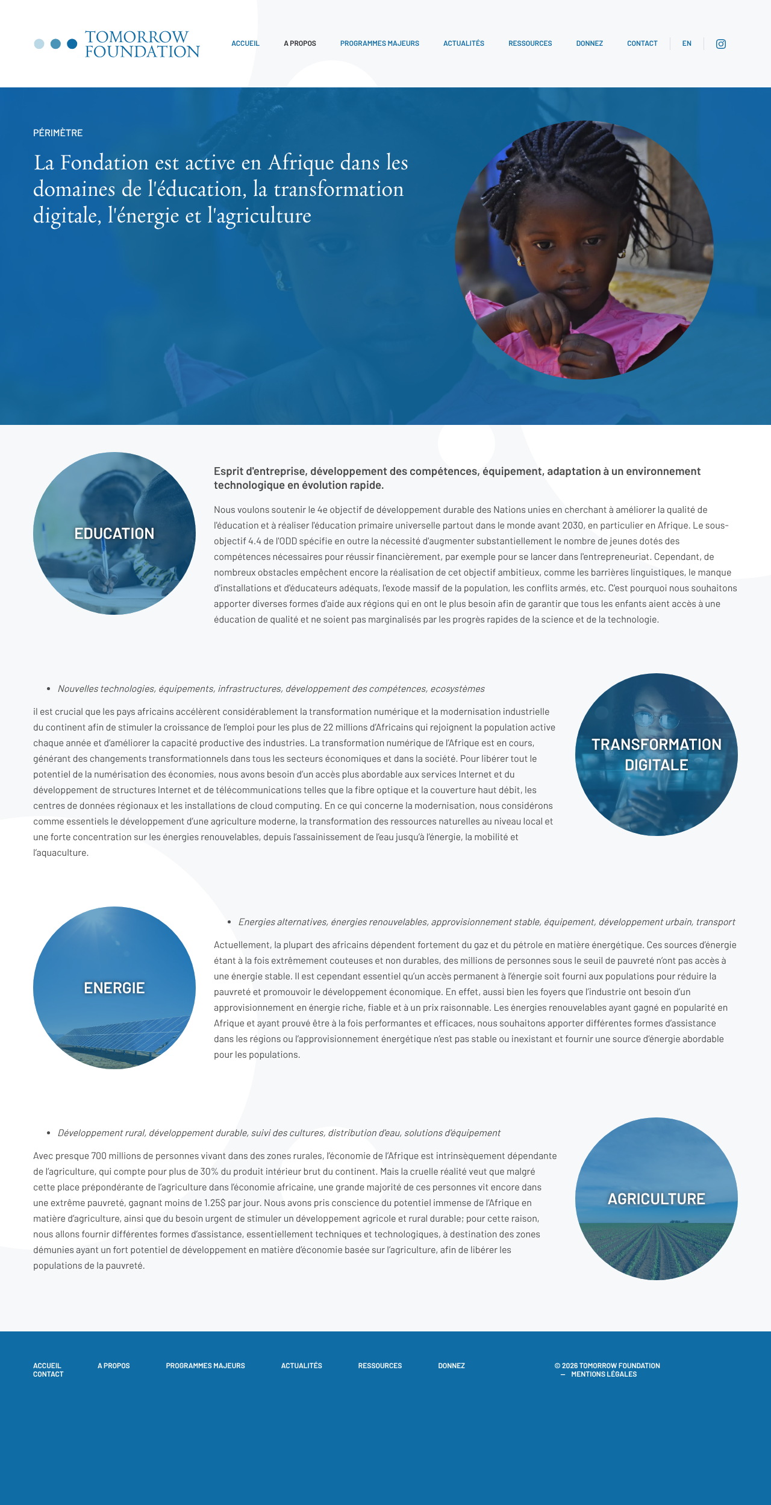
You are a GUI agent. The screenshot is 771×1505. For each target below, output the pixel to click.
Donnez (589, 43)
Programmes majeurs (379, 43)
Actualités (463, 43)
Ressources (530, 43)
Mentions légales (604, 1374)
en (686, 43)
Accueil (245, 43)
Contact (642, 43)
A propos (300, 43)
